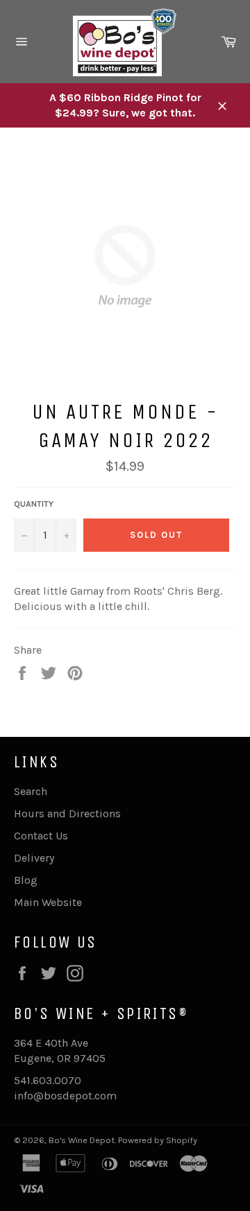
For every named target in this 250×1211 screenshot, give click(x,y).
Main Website (48, 902)
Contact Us (41, 835)
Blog (26, 880)
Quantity (33, 504)
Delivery (34, 857)
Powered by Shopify (157, 1140)
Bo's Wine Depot (82, 1140)
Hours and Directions (67, 813)
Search (30, 791)
